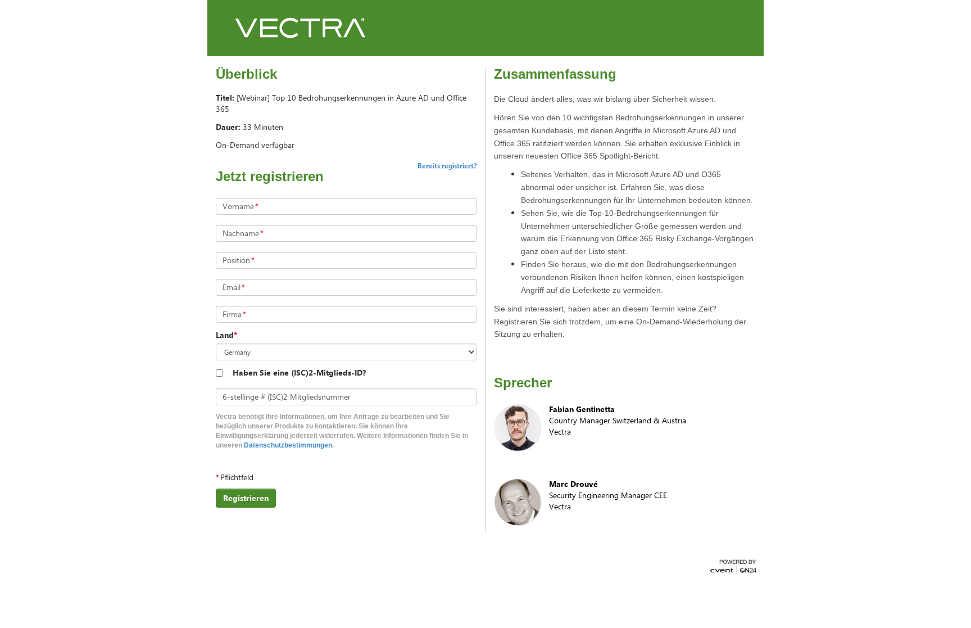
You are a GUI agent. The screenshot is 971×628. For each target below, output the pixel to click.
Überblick (246, 74)
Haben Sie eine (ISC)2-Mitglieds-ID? (299, 372)
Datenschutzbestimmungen (288, 445)
